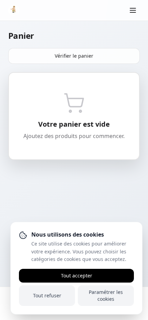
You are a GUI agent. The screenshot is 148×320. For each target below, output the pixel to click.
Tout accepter (76, 275)
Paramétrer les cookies (106, 295)
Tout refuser (47, 295)
